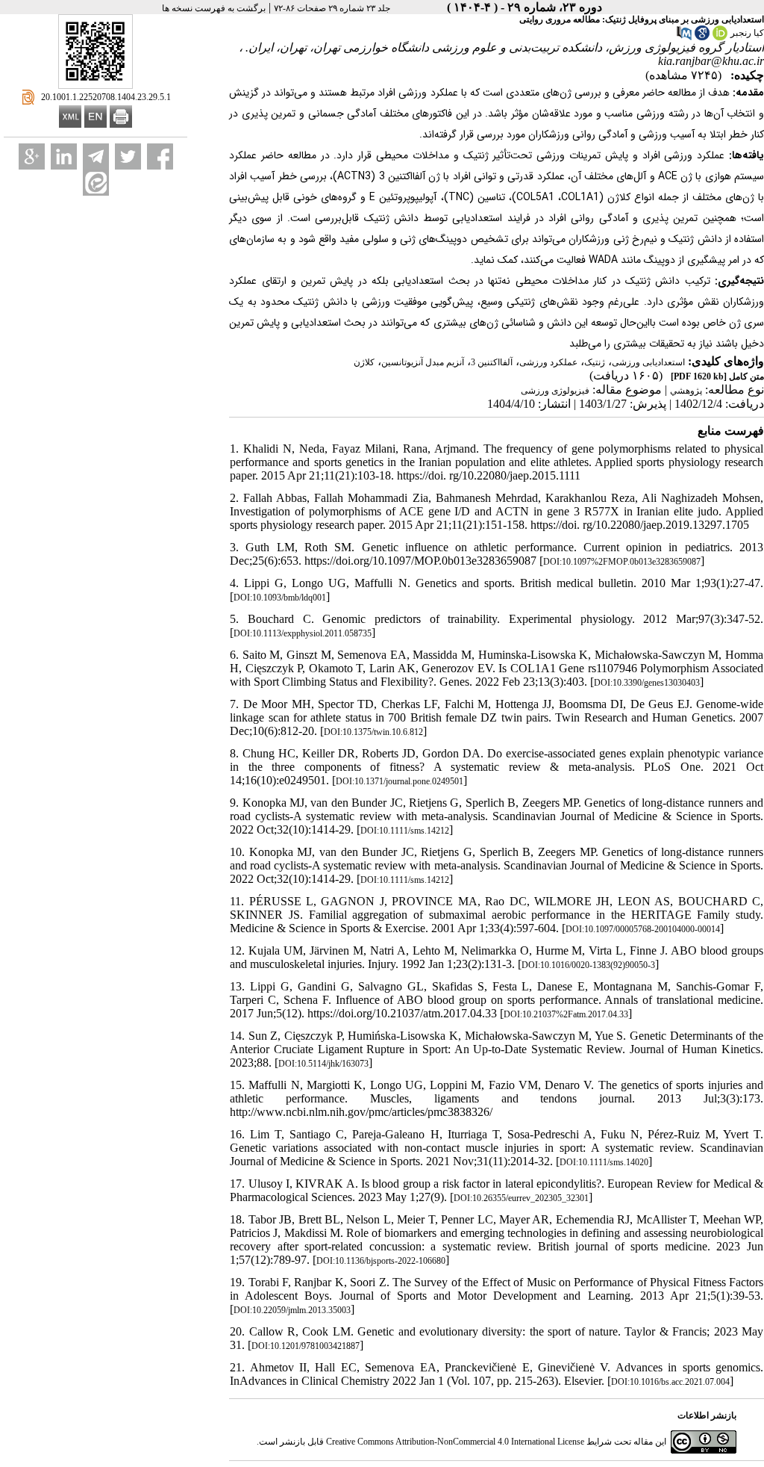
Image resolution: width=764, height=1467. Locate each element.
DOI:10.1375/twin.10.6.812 (373, 732)
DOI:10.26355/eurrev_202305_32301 (521, 1198)
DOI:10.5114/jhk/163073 (323, 1063)
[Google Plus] (32, 156)
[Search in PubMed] (684, 37)
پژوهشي (686, 390)
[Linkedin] (64, 156)
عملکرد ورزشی (548, 362)
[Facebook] (160, 156)
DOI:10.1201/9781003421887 (305, 1346)
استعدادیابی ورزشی (648, 362)
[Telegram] (96, 156)
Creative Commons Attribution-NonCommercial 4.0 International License (455, 1441)
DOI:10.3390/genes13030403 (647, 682)
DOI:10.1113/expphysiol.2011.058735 (303, 633)
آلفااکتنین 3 (492, 362)
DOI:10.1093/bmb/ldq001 (280, 597)
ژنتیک (594, 362)
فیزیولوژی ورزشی (555, 390)
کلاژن (364, 362)
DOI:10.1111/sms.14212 (404, 830)
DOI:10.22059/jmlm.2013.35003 (292, 1310)
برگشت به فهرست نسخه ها (214, 8)
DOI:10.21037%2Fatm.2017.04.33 (566, 1014)
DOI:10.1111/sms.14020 (604, 1162)
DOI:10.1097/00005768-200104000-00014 (643, 929)
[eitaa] (96, 183)
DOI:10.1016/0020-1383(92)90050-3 (588, 965)
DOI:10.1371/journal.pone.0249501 (399, 781)
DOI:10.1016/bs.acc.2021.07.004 (670, 1382)
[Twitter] (128, 156)
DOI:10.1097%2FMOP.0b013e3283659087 (622, 561)
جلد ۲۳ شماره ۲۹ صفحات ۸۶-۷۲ (332, 8)
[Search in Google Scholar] (702, 37)
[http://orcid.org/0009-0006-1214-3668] (720, 37)
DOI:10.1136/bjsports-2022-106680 (380, 1261)
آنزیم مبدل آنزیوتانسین (422, 362)
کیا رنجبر (747, 33)
